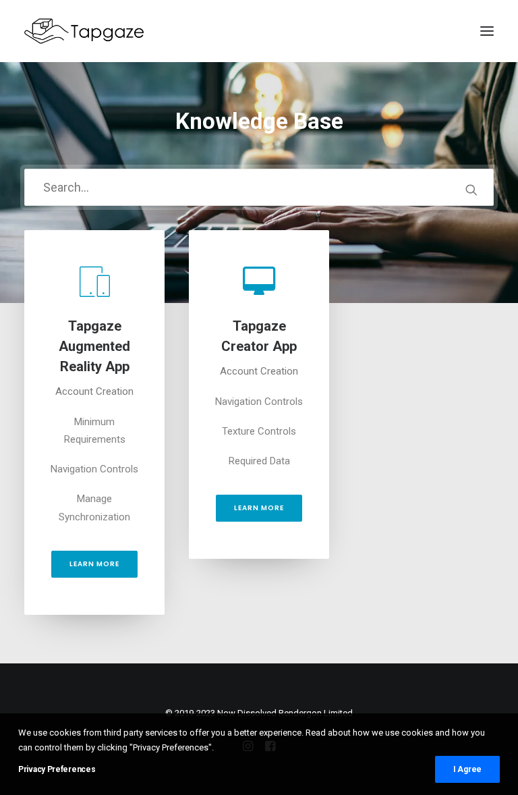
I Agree (467, 769)
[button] (471, 189)
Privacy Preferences (56, 769)
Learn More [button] (94, 564)
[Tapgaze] (85, 31)
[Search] (259, 187)
